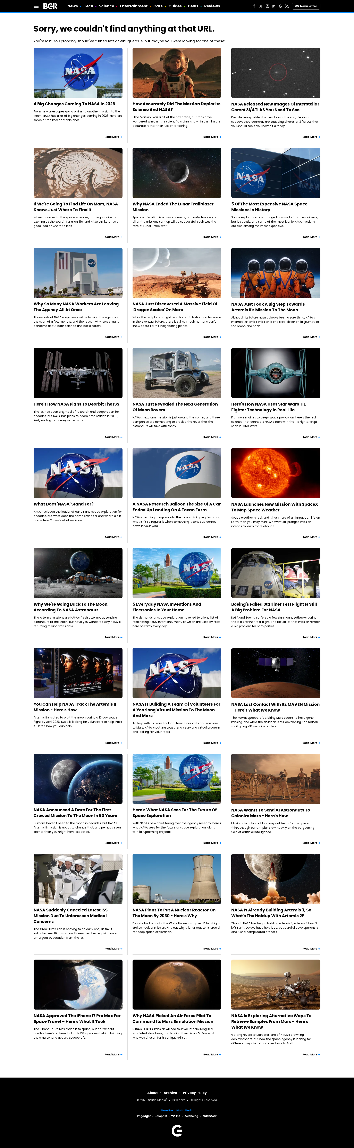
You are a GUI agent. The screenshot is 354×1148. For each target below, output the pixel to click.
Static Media (157, 1100)
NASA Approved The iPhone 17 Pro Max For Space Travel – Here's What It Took (77, 1018)
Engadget (144, 1116)
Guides (175, 6)
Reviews (212, 6)
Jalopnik (161, 1116)
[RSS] (287, 6)
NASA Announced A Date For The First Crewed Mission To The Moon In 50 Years (75, 812)
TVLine (175, 1116)
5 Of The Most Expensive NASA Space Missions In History (269, 206)
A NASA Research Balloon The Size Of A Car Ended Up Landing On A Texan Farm (177, 506)
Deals (193, 6)
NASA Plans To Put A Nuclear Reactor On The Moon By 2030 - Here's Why (174, 912)
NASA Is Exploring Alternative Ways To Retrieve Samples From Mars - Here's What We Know (271, 1021)
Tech (88, 6)
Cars (157, 6)
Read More (112, 137)
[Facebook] (254, 6)
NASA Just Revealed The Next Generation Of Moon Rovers (175, 407)
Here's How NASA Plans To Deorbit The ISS (76, 404)
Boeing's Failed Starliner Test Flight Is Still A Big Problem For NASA (274, 607)
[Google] (280, 6)
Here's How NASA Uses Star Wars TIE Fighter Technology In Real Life (268, 407)
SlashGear (210, 1116)
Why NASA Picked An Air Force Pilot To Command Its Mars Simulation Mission (173, 1018)
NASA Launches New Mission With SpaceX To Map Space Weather (274, 507)
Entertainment (134, 6)
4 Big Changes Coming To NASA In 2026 (74, 104)
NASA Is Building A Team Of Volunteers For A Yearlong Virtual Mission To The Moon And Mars (176, 709)
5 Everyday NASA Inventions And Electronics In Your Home (167, 607)
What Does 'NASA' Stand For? (64, 504)
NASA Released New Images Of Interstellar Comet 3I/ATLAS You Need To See (275, 106)
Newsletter (308, 6)
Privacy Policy (195, 1093)
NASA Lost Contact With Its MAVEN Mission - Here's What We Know (275, 707)
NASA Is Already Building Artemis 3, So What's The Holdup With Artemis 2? (271, 912)
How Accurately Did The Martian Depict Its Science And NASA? (176, 106)
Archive (170, 1093)
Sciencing (191, 1116)
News (72, 6)
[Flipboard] (274, 6)
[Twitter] (260, 6)
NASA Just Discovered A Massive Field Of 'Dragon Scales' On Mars (175, 306)
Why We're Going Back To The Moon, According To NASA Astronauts (71, 607)
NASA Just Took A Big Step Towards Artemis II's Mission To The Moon (268, 307)
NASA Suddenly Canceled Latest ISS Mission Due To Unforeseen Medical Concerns (71, 915)
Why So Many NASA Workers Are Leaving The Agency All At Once (76, 306)
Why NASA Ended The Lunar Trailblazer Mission (173, 206)
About (152, 1093)
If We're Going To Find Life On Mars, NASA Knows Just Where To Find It (76, 206)
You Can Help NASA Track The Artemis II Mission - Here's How (75, 707)
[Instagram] (267, 6)
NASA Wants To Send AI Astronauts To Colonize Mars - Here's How (270, 812)
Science (106, 6)
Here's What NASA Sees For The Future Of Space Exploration (175, 812)
